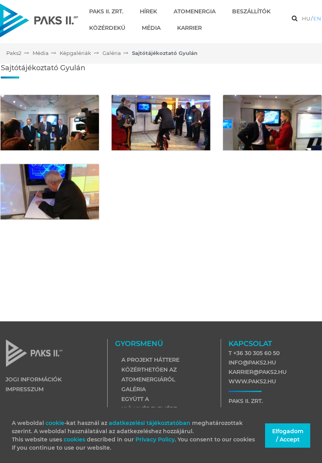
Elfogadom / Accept (288, 435)
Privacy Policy (155, 439)
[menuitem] (109, 11)
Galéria (133, 389)
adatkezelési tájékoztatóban (149, 423)
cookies (75, 439)
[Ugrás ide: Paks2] (39, 20)
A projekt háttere (150, 359)
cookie (55, 423)
